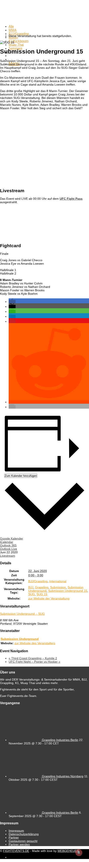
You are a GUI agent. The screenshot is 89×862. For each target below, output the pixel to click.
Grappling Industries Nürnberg (62, 776)
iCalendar (6, 542)
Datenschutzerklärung (24, 834)
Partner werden (19, 844)
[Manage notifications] (78, 852)
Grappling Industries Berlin (60, 740)
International (57, 581)
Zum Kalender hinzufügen (21, 475)
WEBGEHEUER (68, 851)
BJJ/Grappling (38, 581)
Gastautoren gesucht (23, 841)
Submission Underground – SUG (22, 613)
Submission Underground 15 (67, 590)
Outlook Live (8, 549)
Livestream (7, 555)
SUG (31, 594)
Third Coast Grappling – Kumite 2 (33, 658)
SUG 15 (42, 594)
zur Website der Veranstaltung (49, 598)
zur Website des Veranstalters (34, 643)
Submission (58, 587)
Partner (14, 837)
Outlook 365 (8, 545)
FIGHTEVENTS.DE (16, 851)
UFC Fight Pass (71, 198)
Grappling (41, 587)
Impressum (16, 830)
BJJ (30, 587)
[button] (12, 301)
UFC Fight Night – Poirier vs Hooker (34, 661)
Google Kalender (11, 538)
